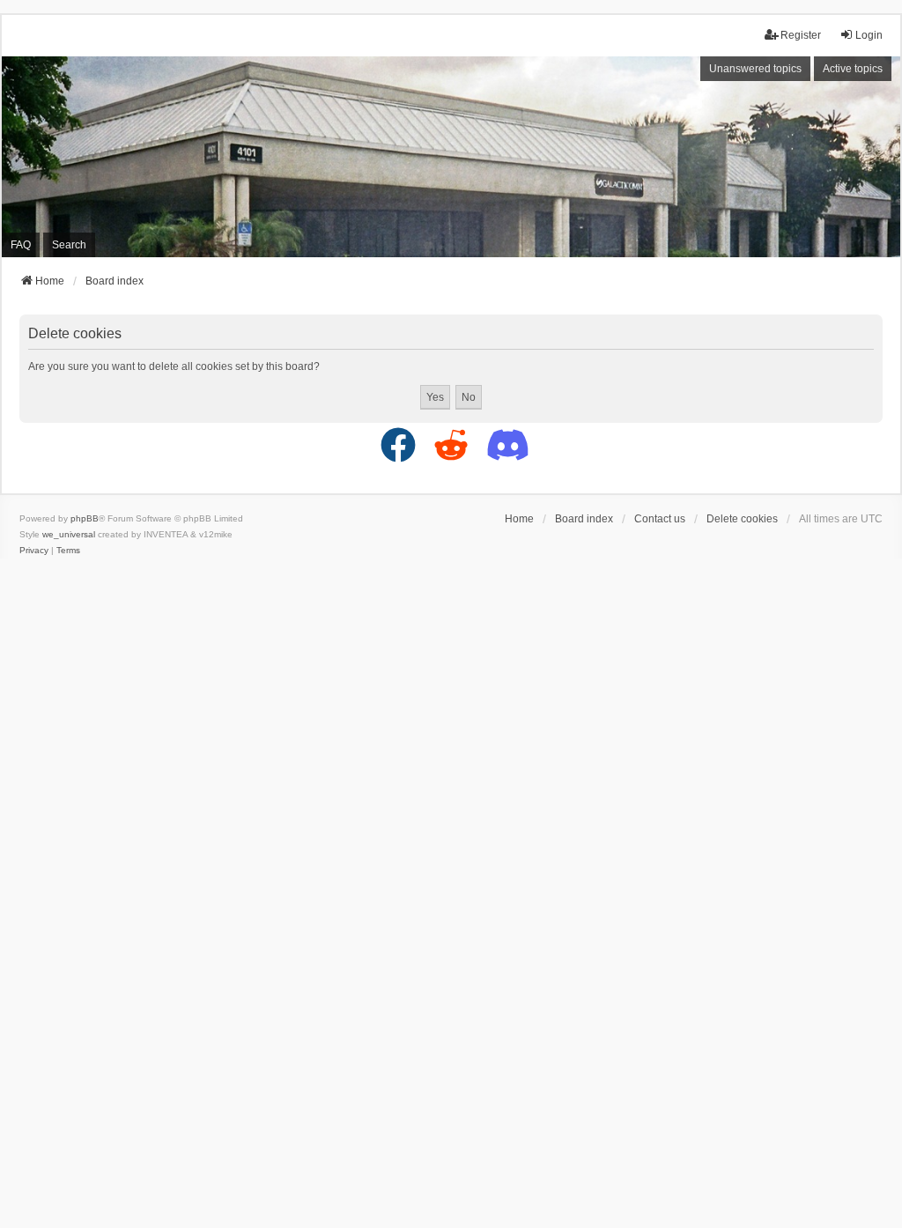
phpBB (84, 518)
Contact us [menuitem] (659, 519)
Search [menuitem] (69, 245)
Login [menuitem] (869, 35)
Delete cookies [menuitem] (742, 519)
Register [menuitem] (800, 35)
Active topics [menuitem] (853, 69)
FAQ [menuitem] (21, 245)
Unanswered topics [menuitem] (755, 69)
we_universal (68, 534)
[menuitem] (33, 551)
